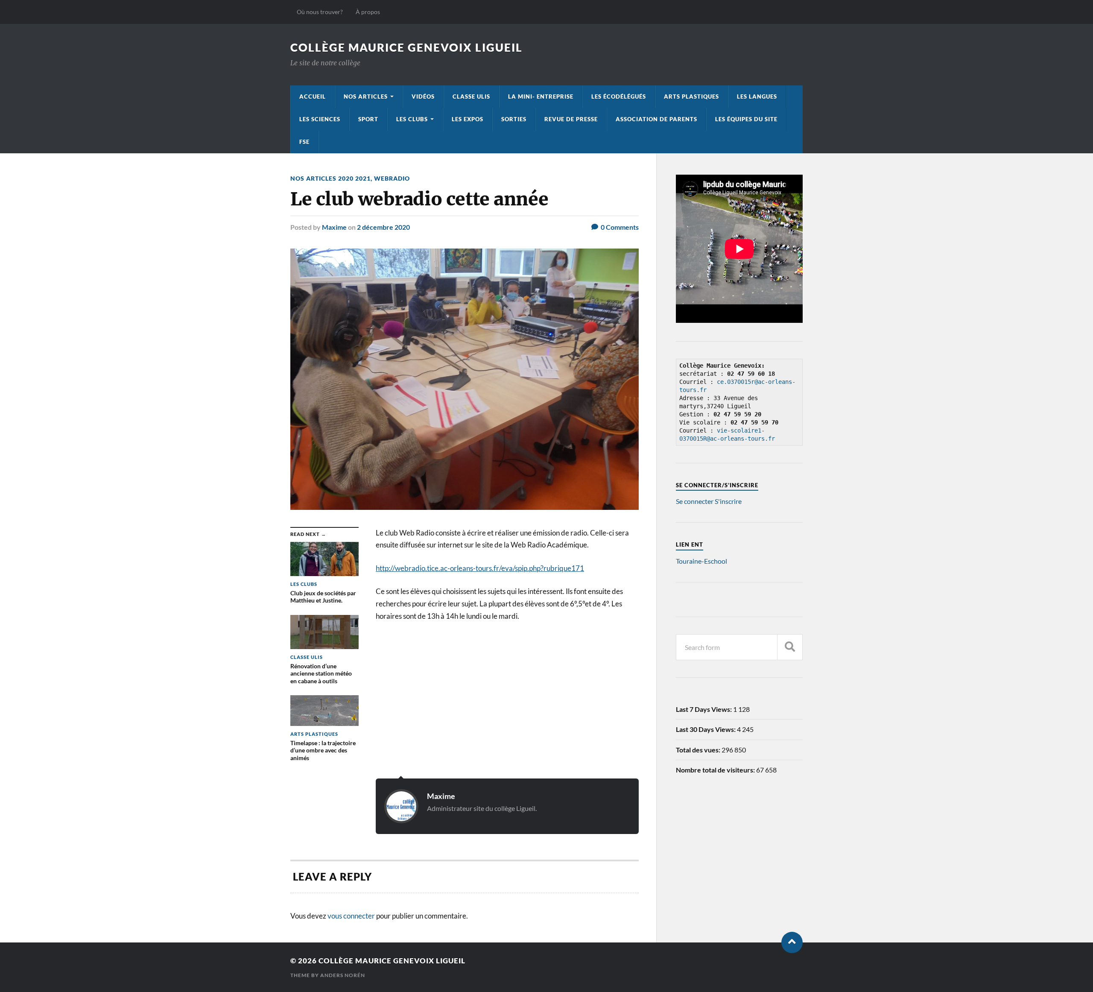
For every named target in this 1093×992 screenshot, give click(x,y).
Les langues (757, 96)
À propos (368, 11)
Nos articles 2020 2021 (330, 178)
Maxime (334, 227)
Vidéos (423, 96)
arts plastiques (691, 96)
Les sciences (319, 119)
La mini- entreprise (540, 96)
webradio (392, 178)
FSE (304, 141)
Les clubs (412, 119)
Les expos (467, 119)
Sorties (513, 119)
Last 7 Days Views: (704, 709)
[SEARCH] (790, 647)
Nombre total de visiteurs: (716, 770)
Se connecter (694, 501)
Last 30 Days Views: (706, 729)
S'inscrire (728, 501)
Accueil (312, 96)
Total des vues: (699, 750)
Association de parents (656, 119)
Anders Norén (342, 975)
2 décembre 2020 (383, 227)
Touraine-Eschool (701, 561)
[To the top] (792, 942)
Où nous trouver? (320, 11)
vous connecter (351, 915)
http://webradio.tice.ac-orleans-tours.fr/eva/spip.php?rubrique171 (480, 568)
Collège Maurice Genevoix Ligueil (406, 47)
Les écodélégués (618, 96)
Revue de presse (571, 119)
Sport (368, 119)
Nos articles (366, 96)
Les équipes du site (746, 119)
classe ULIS (471, 96)
